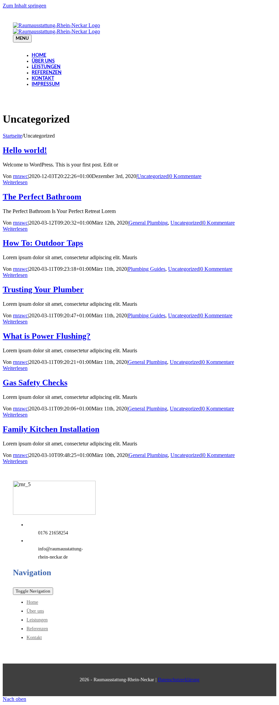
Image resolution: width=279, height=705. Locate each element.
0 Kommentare (185, 176)
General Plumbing (148, 223)
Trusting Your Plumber (43, 289)
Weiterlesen (15, 182)
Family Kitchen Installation (51, 429)
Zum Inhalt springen (24, 5)
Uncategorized (152, 176)
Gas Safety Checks (35, 382)
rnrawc (20, 176)
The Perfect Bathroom (42, 196)
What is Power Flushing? (47, 336)
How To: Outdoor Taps (43, 243)
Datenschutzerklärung (178, 679)
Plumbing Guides (146, 269)
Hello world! (25, 150)
